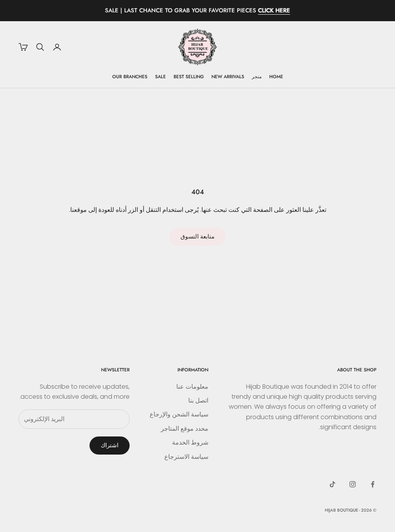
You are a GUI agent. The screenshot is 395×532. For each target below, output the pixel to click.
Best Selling (189, 76)
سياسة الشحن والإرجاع (179, 414)
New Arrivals (227, 76)
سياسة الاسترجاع (186, 456)
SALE (160, 76)
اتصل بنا (198, 400)
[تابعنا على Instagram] (352, 484)
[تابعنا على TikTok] (332, 484)
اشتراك (109, 445)
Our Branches (129, 76)
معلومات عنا (192, 386)
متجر (257, 76)
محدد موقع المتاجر (184, 428)
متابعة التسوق (197, 236)
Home (276, 76)
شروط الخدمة (190, 442)
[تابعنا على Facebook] (372, 484)
